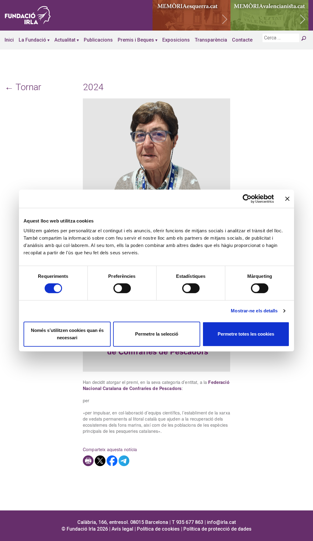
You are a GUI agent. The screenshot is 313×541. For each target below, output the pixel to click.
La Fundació (32, 40)
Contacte (242, 40)
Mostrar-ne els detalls (254, 310)
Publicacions (98, 40)
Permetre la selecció (156, 334)
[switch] (122, 288)
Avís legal (122, 529)
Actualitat (64, 40)
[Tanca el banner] (287, 199)
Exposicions (176, 40)
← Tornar (23, 87)
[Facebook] (112, 460)
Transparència (211, 40)
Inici (9, 40)
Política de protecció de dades (217, 529)
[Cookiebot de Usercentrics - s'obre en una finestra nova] (247, 198)
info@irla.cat (221, 522)
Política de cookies (158, 529)
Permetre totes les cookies (246, 334)
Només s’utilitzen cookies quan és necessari (67, 334)
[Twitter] (100, 460)
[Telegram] (124, 460)
